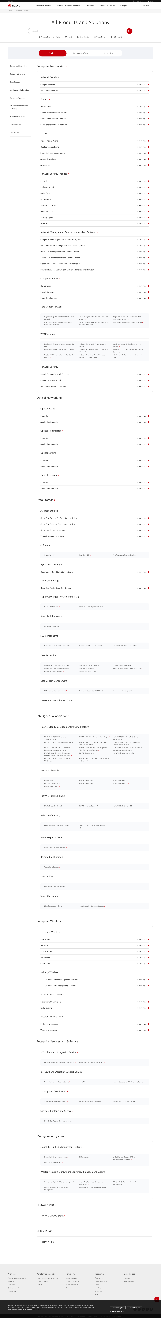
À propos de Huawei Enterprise (17, 1278)
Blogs (96, 1294)
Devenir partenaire (71, 1278)
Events (70, 37)
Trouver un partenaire (72, 1281)
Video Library (101, 37)
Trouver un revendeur (43, 1281)
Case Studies (84, 37)
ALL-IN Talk (98, 1291)
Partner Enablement (72, 1284)
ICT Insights (118, 37)
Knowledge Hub (99, 1288)
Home (10, 10)
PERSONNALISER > (117, 1311)
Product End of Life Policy (50, 37)
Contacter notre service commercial (47, 1278)
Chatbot (39, 1284)
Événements (11, 1284)
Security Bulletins (129, 1281)
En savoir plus (12, 1291)
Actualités (11, 1281)
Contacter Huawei (13, 1288)
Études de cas (99, 1278)
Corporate (127, 1278)
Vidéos (97, 1284)
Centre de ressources (101, 1281)
